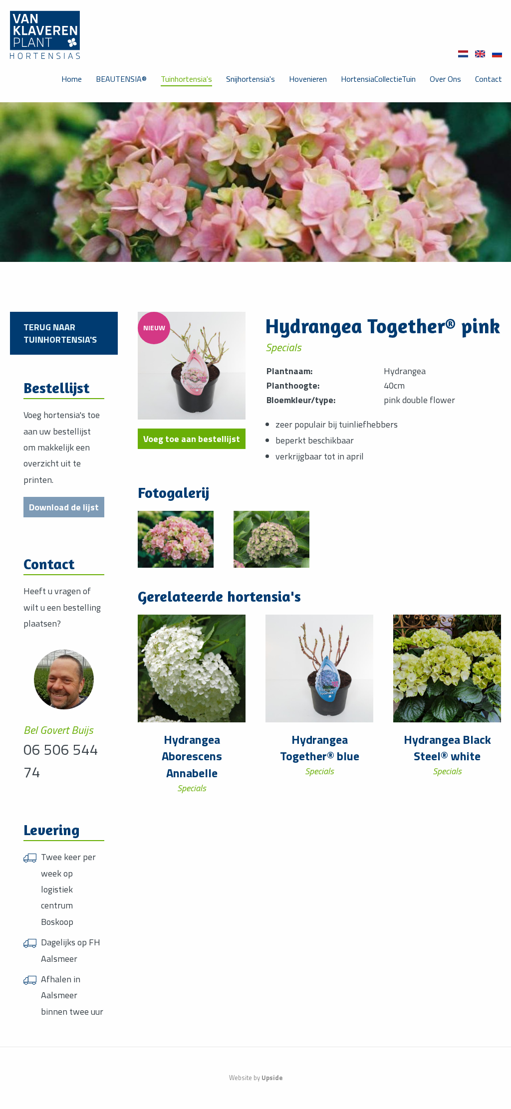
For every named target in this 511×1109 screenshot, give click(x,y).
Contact (488, 79)
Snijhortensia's (250, 79)
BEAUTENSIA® (121, 79)
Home (71, 79)
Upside (271, 1078)
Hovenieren (308, 79)
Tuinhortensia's (186, 79)
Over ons (445, 79)
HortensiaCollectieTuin (378, 79)
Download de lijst (64, 507)
